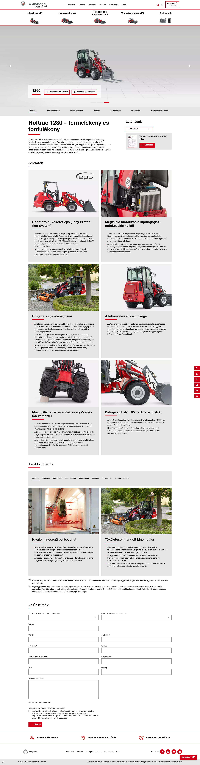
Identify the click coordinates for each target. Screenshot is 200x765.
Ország (104, 668)
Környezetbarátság (122, 478)
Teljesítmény (57, 478)
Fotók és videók (53, 111)
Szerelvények (116, 111)
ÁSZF (155, 762)
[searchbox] (30, 617)
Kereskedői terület (176, 762)
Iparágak (92, 5)
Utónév (31, 635)
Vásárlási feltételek (164, 762)
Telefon (104, 646)
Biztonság (46, 478)
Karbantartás (107, 478)
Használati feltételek (134, 762)
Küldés (37, 724)
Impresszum (107, 762)
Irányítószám (106, 657)
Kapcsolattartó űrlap (158, 738)
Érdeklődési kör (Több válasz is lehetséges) (44, 613)
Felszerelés (135, 111)
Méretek (97, 111)
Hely (30, 668)
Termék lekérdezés (86, 92)
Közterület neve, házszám (38, 657)
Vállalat (103, 5)
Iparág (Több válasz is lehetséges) (113, 613)
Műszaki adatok (76, 111)
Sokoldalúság (70, 478)
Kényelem (95, 478)
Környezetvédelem (147, 762)
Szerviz (82, 5)
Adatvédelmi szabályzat (119, 762)
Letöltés (149, 145)
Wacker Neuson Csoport (94, 762)
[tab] (93, 102)
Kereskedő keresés (172, 5)
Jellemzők (32, 111)
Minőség (35, 478)
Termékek (71, 5)
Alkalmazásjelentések (159, 111)
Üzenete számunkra (36, 679)
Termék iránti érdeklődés (102, 738)
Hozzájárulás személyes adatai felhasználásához (46, 708)
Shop (124, 5)
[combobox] (63, 617)
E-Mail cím (32, 646)
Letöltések (113, 5)
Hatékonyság (84, 478)
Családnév (105, 635)
